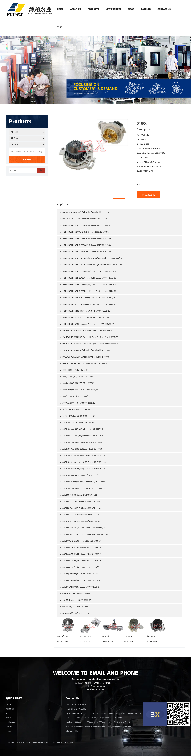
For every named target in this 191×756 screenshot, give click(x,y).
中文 (59, 26)
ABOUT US (75, 8)
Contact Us (148, 194)
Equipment (10, 722)
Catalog (146, 8)
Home (8, 704)
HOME (60, 8)
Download (10, 727)
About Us (10, 709)
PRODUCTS (93, 8)
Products (9, 713)
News (131, 8)
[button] (92, 101)
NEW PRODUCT (113, 8)
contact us (164, 8)
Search (27, 159)
